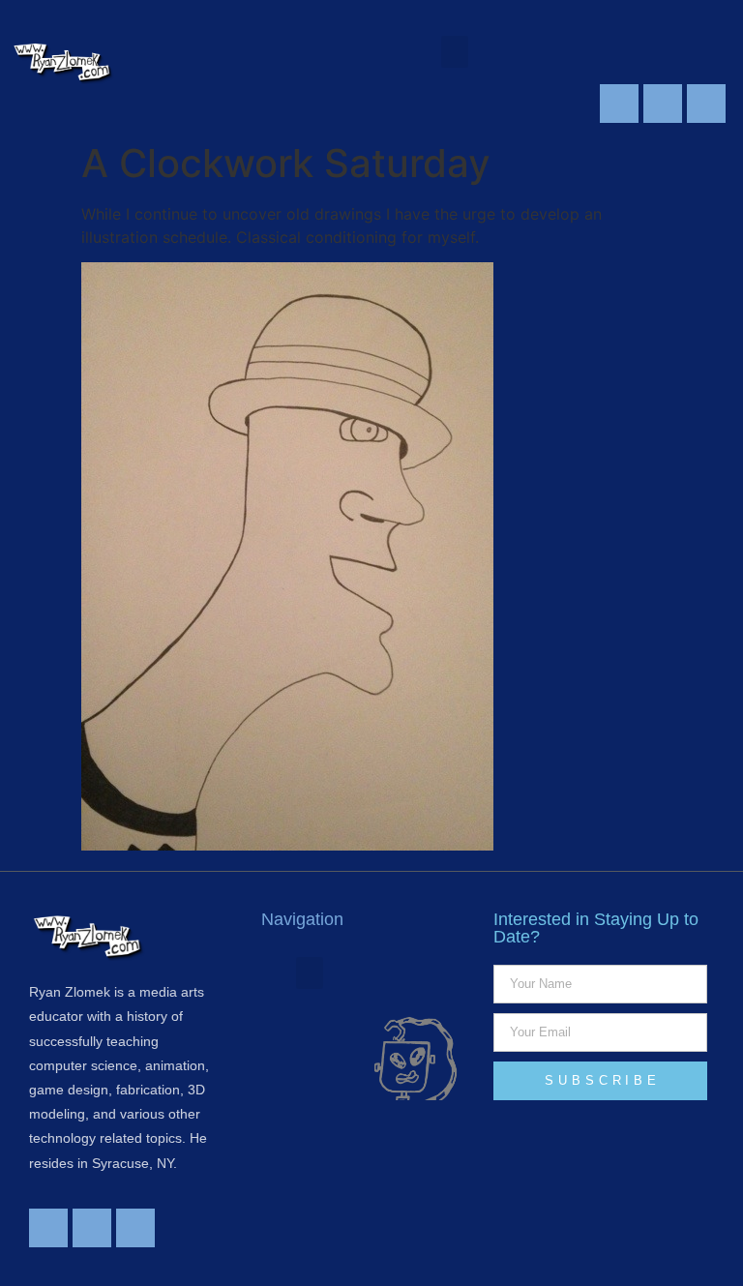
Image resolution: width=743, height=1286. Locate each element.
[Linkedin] (619, 103)
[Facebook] (662, 103)
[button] (454, 52)
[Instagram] (706, 103)
